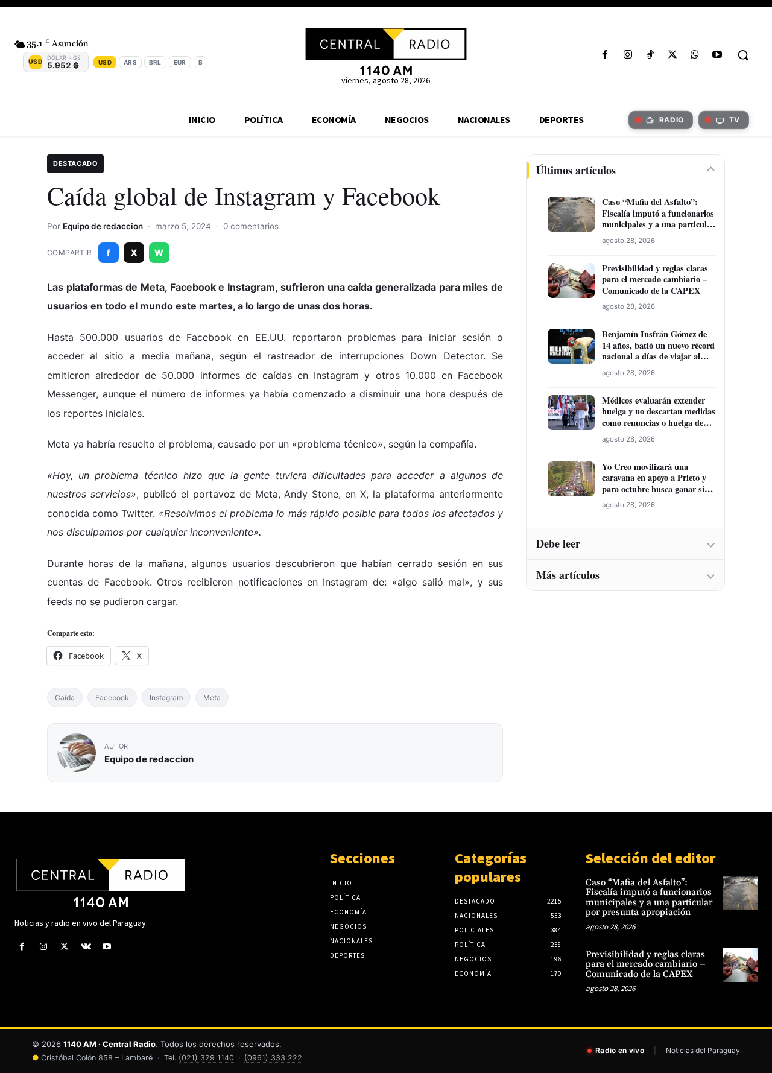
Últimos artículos (576, 170)
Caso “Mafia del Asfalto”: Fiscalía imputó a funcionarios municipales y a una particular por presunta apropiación (658, 213)
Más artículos (568, 575)
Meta (212, 697)
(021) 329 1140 (206, 1057)
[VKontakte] (85, 946)
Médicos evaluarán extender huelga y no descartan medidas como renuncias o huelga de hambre (658, 412)
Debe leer (558, 543)
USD (105, 62)
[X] (672, 55)
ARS (130, 62)
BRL (155, 62)
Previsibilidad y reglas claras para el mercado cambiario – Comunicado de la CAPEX (655, 280)
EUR (180, 62)
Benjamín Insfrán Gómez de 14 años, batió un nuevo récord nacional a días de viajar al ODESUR (658, 345)
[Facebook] (605, 55)
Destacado (75, 163)
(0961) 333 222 (273, 1057)
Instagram (166, 697)
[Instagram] (627, 55)
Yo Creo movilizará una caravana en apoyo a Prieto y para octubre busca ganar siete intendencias (658, 478)
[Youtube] (717, 55)
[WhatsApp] (695, 55)
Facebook (112, 697)
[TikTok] (650, 55)
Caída (65, 697)
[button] (743, 54)
